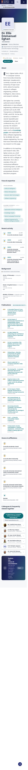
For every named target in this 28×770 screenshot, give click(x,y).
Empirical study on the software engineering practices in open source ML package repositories (16, 381)
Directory (10, 5)
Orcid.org (12, 53)
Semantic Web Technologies (12, 195)
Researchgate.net (5, 53)
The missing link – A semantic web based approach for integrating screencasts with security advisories (15, 371)
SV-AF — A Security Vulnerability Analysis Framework (13, 419)
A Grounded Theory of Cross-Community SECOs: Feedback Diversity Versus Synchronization (15, 312)
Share (16, 61)
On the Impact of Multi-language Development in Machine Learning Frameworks (16, 390)
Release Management (10, 191)
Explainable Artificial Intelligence (13, 209)
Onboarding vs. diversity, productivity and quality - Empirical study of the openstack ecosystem (14, 354)
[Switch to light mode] (12, 2)
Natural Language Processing (12, 216)
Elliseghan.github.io (14, 51)
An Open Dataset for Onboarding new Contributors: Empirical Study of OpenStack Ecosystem (16, 335)
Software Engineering (10, 198)
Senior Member (14, 44)
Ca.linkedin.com (5, 51)
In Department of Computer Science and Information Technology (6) (13, 515)
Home (4, 5)
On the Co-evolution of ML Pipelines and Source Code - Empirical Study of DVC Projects (15, 345)
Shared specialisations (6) (11, 520)
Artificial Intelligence (10, 188)
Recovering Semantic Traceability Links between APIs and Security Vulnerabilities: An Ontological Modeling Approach (16, 409)
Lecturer (5, 44)
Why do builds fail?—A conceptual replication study (15, 362)
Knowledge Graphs (9, 213)
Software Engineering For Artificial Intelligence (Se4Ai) (12, 220)
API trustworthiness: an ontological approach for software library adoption (14, 399)
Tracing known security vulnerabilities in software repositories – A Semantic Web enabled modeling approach (16, 428)
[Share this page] (20, 764)
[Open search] (17, 2)
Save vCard (8, 61)
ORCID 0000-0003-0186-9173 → (20, 305)
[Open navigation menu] (24, 2)
